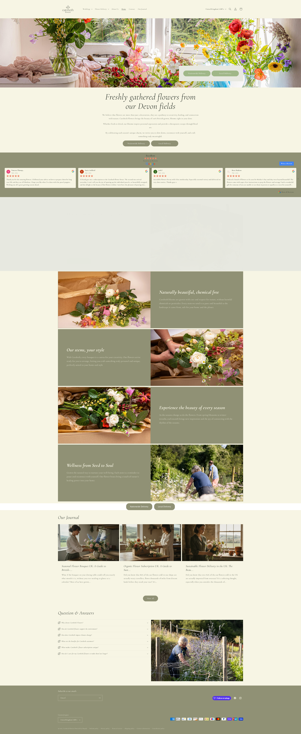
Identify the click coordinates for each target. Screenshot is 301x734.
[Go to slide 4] (148, 189)
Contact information (143, 728)
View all (150, 598)
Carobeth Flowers (68, 728)
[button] (87, 9)
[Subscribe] (99, 698)
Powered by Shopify (81, 728)
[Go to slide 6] (152, 189)
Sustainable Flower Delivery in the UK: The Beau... (209, 567)
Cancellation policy (158, 728)
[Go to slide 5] (150, 189)
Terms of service (117, 728)
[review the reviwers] (73, 172)
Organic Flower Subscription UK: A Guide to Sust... (148, 567)
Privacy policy (105, 728)
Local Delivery (225, 73)
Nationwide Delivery (197, 73)
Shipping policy (129, 728)
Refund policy (94, 728)
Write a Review (286, 164)
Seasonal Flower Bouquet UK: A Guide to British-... (84, 567)
